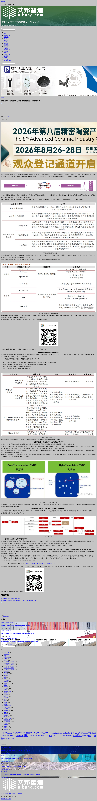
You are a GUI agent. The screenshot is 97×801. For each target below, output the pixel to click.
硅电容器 (6, 713)
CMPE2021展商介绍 (9, 663)
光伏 (5, 677)
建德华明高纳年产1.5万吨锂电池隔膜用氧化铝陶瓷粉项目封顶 (17, 633)
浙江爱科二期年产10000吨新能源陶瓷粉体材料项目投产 (15, 625)
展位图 (5, 38)
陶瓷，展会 (11, 738)
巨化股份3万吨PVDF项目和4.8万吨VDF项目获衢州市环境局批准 (18, 600)
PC (36, 733)
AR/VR (5, 660)
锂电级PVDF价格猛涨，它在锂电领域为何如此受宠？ (40, 563)
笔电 (5, 716)
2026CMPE (6, 654)
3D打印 (4, 733)
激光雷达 (46, 735)
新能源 (3, 622)
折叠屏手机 (13, 735)
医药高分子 (7, 683)
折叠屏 (7, 736)
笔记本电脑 (55, 735)
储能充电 (6, 675)
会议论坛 (57, 733)
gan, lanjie (10, 644)
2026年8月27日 (5, 761)
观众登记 (6, 41)
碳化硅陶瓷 (4, 638)
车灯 (83, 735)
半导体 (5, 685)
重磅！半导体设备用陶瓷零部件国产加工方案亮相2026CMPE (17, 758)
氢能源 (5, 704)
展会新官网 (7, 35)
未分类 (5, 699)
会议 (54, 733)
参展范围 (6, 45)
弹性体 (5, 689)
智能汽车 (6, 696)
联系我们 (6, 48)
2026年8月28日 (5, 753)
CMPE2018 (22, 733)
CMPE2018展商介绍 (9, 661)
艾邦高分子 (7, 721)
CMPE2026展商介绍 (9, 669)
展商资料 (86, 733)
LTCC (28, 733)
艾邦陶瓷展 (8, 622)
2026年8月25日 (5, 777)
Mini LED (6, 671)
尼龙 (72, 733)
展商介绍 (80, 733)
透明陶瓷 (6, 724)
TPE (46, 733)
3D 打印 (6, 655)
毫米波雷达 (30, 735)
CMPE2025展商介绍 (9, 668)
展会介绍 (6, 37)
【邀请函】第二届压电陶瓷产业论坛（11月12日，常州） (16, 750)
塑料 (64, 733)
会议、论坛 (7, 673)
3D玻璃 (15, 733)
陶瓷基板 (5, 738)
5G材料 (6, 658)
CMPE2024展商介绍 (9, 666)
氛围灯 (35, 736)
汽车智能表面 (7, 705)
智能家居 (6, 694)
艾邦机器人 (7, 59)
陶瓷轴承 (6, 729)
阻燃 (93, 735)
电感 (5, 712)
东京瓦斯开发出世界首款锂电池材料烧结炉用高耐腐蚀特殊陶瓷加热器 (19, 641)
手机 (90, 733)
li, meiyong (6, 116)
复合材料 (6, 688)
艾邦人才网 (7, 54)
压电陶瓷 (6, 686)
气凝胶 (5, 702)
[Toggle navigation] (1, 28)
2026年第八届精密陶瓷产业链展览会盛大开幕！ (13, 766)
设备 (79, 735)
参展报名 (6, 46)
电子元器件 (7, 710)
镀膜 (89, 736)
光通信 (5, 678)
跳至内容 (3, 1)
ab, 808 (9, 628)
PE (38, 733)
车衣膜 (5, 723)
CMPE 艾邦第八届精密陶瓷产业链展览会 (21, 22)
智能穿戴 (6, 697)
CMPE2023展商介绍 (9, 664)
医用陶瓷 (6, 681)
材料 (5, 700)
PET (41, 733)
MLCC (5, 672)
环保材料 (6, 708)
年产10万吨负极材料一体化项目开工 (11, 598)
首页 (5, 33)
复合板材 (67, 733)
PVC (44, 733)
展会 (76, 733)
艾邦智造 (62, 736)
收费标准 (6, 43)
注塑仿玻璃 (41, 736)
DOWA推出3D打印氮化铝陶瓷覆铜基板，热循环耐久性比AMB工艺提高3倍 (21, 774)
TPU (50, 733)
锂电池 (2, 97)
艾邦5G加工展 (7, 718)
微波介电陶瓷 (7, 691)
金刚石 (5, 726)
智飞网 (5, 57)
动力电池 (6, 680)
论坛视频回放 (7, 60)
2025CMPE (6, 652)
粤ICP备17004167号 (6, 799)
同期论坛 (6, 51)
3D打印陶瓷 (7, 657)
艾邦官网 (6, 56)
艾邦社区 (6, 53)
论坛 (75, 735)
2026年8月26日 (5, 769)
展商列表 (6, 40)
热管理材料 (7, 707)
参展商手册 (7, 49)
